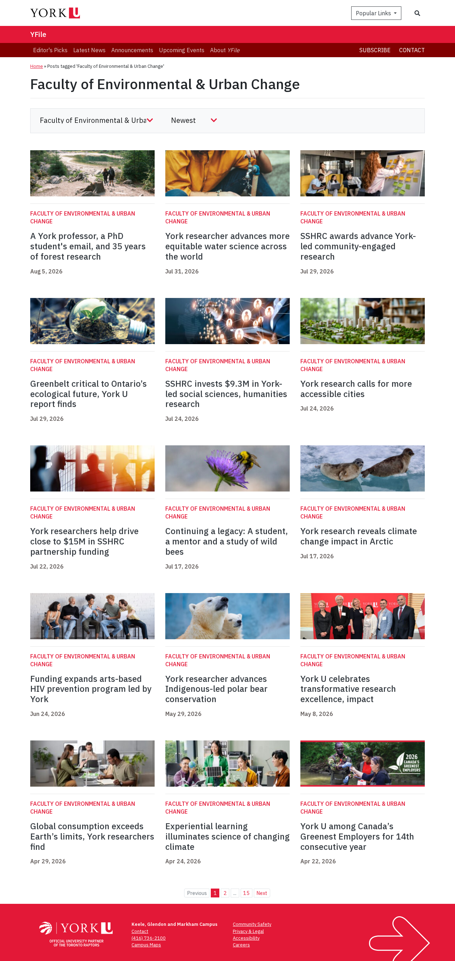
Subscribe (375, 50)
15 (246, 893)
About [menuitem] (225, 50)
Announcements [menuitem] (132, 50)
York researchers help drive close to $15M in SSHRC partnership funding (84, 541)
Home (36, 66)
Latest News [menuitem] (89, 50)
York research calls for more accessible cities (356, 389)
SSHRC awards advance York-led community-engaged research (358, 246)
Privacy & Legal (248, 931)
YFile (38, 34)
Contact (412, 50)
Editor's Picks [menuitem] (50, 50)
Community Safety (252, 924)
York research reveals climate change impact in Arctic (358, 536)
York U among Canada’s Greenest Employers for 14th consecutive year (357, 836)
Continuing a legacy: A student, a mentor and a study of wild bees (226, 541)
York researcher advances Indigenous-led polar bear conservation (216, 689)
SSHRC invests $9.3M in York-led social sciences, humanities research (226, 394)
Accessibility (246, 938)
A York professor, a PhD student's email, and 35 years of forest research (88, 246)
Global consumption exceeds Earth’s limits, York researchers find (92, 836)
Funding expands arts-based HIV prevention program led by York (90, 689)
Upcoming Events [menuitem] (181, 50)
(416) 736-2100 (149, 938)
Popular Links (374, 13)
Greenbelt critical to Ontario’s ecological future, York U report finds (88, 394)
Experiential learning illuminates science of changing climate (227, 836)
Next (261, 893)
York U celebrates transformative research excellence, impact (348, 689)
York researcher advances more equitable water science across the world (227, 246)
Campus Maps (146, 945)
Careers (241, 945)
